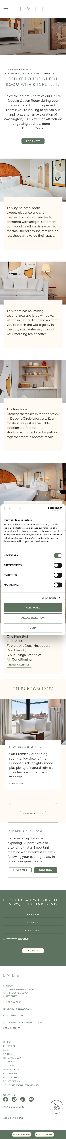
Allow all (33, 607)
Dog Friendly (16, 650)
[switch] (58, 565)
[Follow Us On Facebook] (6, 1100)
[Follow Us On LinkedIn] (23, 1100)
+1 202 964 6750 (12, 1002)
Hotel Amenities (19, 664)
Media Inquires (11, 1028)
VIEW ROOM (16, 783)
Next (55, 803)
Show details (49, 597)
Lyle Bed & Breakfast (25, 831)
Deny (33, 628)
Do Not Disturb (11, 1081)
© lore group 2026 (13, 1106)
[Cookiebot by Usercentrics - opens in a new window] (48, 508)
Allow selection (33, 617)
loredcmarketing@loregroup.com (22, 1022)
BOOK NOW (33, 141)
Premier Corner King (25, 746)
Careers (7, 1053)
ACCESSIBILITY (10, 1073)
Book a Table (44, 1134)
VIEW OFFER (20, 870)
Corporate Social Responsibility (21, 1085)
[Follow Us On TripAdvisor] (31, 1100)
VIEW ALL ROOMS (33, 813)
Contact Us (9, 1046)
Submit (33, 950)
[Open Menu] (7, 9)
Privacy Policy (11, 1069)
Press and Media (12, 1057)
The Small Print (11, 1077)
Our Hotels (9, 1061)
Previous (11, 803)
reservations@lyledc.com (17, 1008)
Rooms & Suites (19, 69)
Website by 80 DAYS (13, 1118)
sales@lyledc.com (13, 1015)
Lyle (7, 69)
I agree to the (17, 939)
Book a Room (21, 1134)
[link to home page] (33, 8)
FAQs (6, 1050)
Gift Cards (9, 1065)
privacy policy (23, 938)
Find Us (7, 1042)
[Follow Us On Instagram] (14, 1100)
